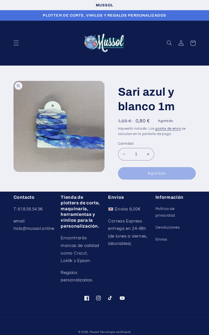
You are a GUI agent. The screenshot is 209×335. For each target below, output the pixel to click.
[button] (16, 43)
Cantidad (126, 143)
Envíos (161, 239)
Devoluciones (167, 227)
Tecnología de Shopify (115, 332)
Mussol (95, 332)
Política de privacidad (165, 212)
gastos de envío (168, 128)
